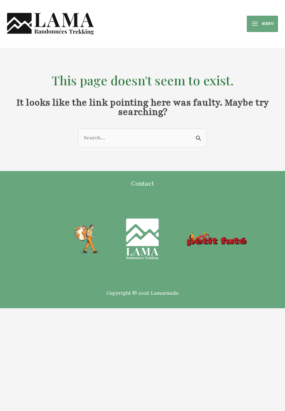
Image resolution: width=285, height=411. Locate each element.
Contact (142, 183)
